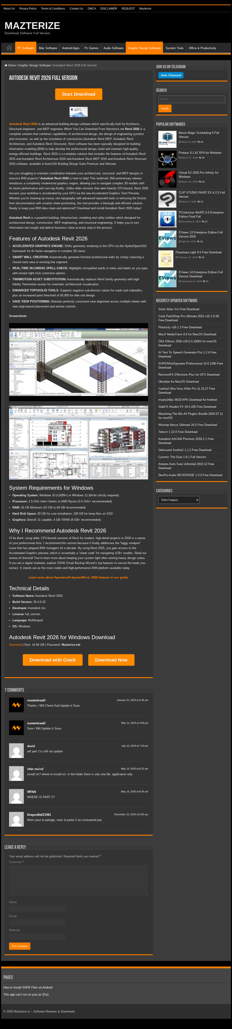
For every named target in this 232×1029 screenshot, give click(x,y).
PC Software (25, 48)
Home (9, 47)
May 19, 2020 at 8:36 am (134, 791)
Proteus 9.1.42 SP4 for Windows (200, 152)
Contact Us (76, 8)
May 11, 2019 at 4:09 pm (134, 723)
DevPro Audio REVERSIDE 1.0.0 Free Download (190, 475)
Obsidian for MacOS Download (178, 381)
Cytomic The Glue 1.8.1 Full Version (182, 457)
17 (207, 281)
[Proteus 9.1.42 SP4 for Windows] (167, 159)
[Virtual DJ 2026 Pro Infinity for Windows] (167, 179)
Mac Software (48, 48)
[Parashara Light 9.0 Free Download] (165, 258)
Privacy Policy (27, 8)
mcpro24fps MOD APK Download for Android (187, 399)
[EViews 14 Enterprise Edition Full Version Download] (167, 278)
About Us (9, 8)
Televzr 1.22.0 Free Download (177, 432)
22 (206, 221)
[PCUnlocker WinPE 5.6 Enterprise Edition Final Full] (167, 219)
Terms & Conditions (53, 8)
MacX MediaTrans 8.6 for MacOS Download (187, 334)
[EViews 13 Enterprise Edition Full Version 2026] (167, 238)
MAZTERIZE (32, 25)
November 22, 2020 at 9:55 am (131, 814)
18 (203, 257)
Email (13, 916)
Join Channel (171, 75)
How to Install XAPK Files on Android (27, 987)
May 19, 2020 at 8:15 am (134, 768)
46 (202, 142)
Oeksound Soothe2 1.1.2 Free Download (184, 450)
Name (13, 902)
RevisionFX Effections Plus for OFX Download (189, 374)
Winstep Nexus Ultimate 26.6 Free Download (187, 425)
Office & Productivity (202, 48)
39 (203, 157)
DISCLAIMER (108, 8)
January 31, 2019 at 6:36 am (132, 700)
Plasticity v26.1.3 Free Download (180, 327)
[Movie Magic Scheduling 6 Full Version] (167, 139)
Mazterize (145, 8)
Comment (16, 862)
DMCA (92, 8)
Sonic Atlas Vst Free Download (178, 309)
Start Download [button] (78, 94)
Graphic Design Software (144, 48)
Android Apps (71, 48)
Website (14, 930)
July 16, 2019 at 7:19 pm (134, 745)
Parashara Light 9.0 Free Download (199, 252)
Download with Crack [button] (53, 659)
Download (15, 644)
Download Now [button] (111, 659)
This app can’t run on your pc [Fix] (25, 994)
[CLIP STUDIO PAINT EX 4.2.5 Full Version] (167, 199)
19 (201, 241)
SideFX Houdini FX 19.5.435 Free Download (187, 406)
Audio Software (113, 48)
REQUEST (128, 8)
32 (202, 201)
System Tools (175, 48)
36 (203, 181)
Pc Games (92, 48)
